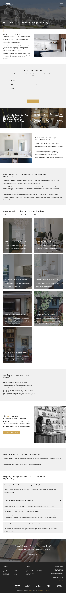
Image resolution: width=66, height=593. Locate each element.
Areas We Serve (6, 574)
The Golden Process (6, 573)
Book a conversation (32, 523)
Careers (4, 571)
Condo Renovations (29, 570)
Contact (16, 574)
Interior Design (39, 570)
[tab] (33, 485)
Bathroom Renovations (30, 573)
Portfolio (16, 570)
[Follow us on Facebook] (59, 580)
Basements (28, 574)
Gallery (16, 571)
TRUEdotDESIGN (40, 590)
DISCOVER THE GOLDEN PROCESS (11, 432)
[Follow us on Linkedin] (62, 580)
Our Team (5, 570)
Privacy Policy (47, 590)
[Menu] (61, 4)
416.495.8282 (60, 576)
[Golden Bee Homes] (8, 4)
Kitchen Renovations (29, 571)
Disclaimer (30, 590)
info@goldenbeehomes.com (58, 577)
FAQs (15, 573)
